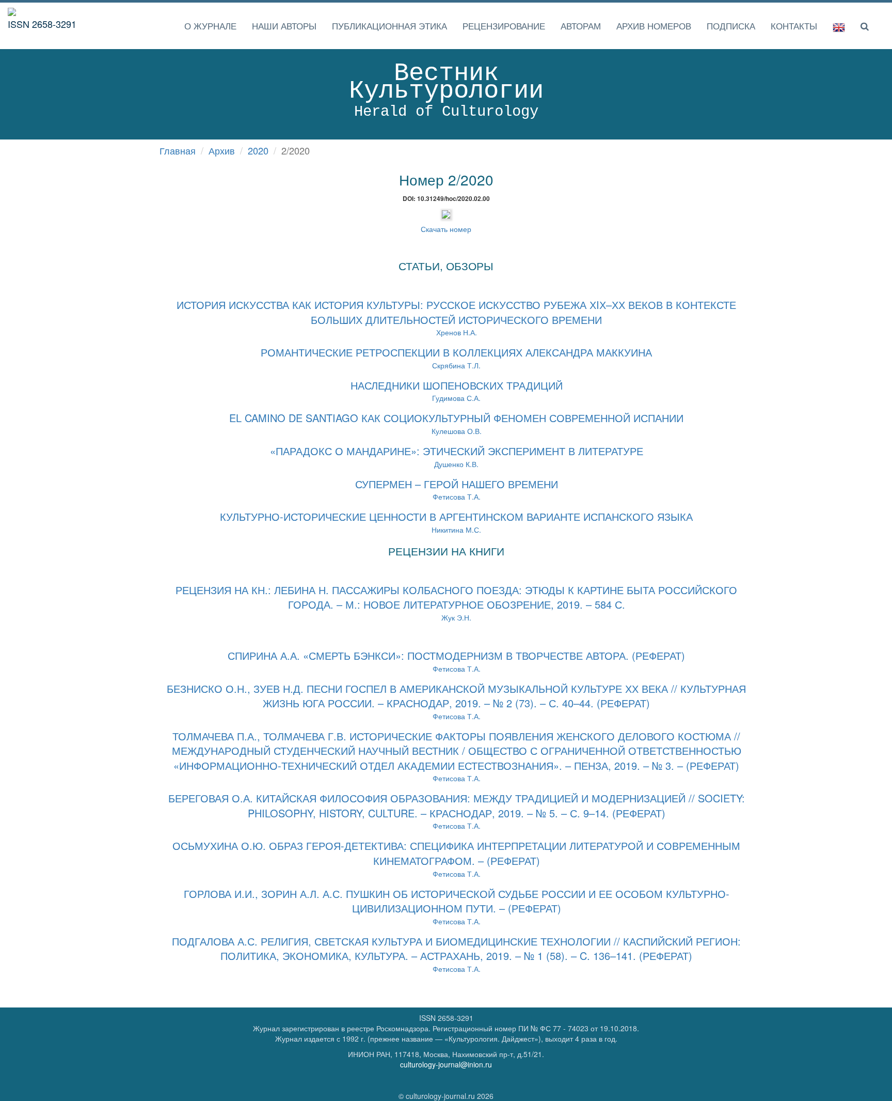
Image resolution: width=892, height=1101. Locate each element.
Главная (178, 150)
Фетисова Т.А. (456, 703)
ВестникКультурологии (446, 89)
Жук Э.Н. (456, 604)
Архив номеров (653, 25)
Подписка (731, 25)
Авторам (581, 25)
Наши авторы (284, 25)
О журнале (210, 25)
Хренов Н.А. (456, 319)
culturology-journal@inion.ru (446, 1064)
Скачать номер (446, 229)
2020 (258, 150)
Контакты (794, 25)
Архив (222, 150)
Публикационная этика (389, 25)
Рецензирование (504, 25)
